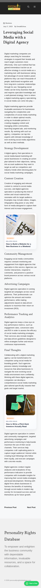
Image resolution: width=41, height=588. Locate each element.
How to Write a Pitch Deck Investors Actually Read (17, 425)
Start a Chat (33, 583)
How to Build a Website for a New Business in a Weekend (18, 245)
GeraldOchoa (21, 26)
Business (9, 23)
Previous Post (10, 507)
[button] (28, 7)
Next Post (31, 507)
